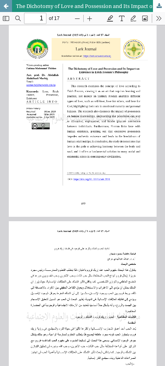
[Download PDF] (159, 6)
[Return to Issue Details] (6, 6)
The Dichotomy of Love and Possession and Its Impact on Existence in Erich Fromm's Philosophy (90, 6)
